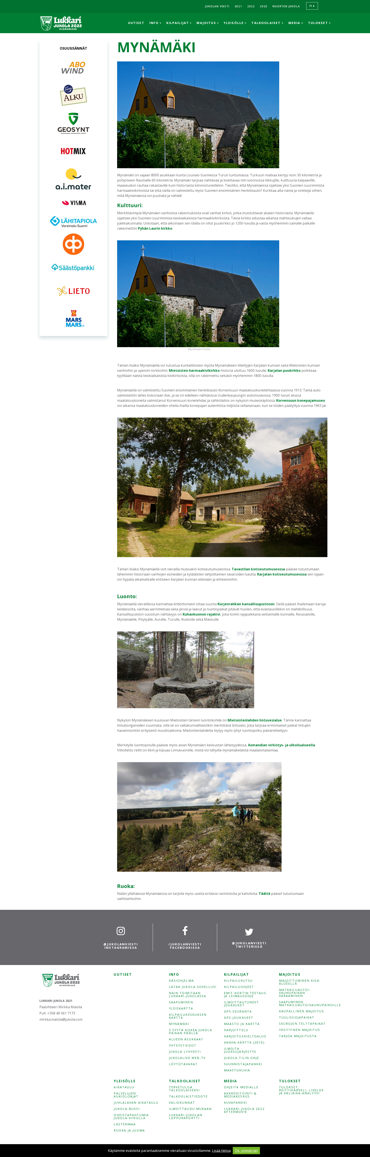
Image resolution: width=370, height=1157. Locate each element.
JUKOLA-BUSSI (127, 1108)
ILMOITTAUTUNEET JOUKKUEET (241, 1004)
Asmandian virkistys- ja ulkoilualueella (281, 745)
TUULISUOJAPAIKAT (297, 1017)
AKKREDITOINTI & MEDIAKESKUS (240, 1095)
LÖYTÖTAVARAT (183, 1064)
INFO (154, 23)
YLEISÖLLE (234, 23)
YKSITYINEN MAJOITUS (299, 1029)
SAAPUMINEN (181, 1002)
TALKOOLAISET (266, 23)
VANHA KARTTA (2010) (244, 1042)
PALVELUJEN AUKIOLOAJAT (126, 1095)
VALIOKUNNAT (182, 1102)
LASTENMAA (125, 1124)
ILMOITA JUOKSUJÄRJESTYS (240, 1050)
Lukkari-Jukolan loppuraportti (186, 1117)
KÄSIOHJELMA (181, 980)
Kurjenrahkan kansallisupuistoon (246, 604)
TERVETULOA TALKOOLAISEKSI (184, 1089)
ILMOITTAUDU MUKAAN (190, 1108)
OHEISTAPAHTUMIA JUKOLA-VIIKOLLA (131, 1117)
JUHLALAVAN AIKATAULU (136, 1102)
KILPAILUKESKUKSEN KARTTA (188, 1016)
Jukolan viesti (217, 6)
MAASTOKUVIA (237, 1070)
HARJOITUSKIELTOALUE (245, 1036)
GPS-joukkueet (238, 1017)
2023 (263, 6)
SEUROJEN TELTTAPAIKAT (302, 1023)
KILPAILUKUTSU (238, 980)
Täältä (264, 893)
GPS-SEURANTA (238, 1011)
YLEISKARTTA (181, 1008)
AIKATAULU (124, 1087)
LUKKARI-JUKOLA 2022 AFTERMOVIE (244, 1110)
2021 (238, 6)
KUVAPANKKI (235, 1102)
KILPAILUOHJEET (239, 986)
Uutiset (136, 23)
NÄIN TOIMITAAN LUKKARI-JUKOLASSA (187, 995)
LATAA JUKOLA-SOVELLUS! (192, 986)
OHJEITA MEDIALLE (241, 1087)
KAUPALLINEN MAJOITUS (301, 1011)
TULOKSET (318, 23)
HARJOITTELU (236, 1030)
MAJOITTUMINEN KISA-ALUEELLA (300, 982)
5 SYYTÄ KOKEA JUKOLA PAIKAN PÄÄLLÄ (190, 1032)
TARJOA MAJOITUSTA (298, 1036)
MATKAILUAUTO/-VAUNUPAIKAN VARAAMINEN (295, 992)
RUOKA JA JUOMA (129, 1130)
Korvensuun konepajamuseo (300, 400)
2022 (251, 6)
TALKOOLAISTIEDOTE (188, 1096)
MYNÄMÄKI (179, 1023)
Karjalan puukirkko (284, 370)
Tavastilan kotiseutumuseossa (258, 569)
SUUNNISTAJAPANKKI (243, 1064)
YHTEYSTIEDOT (182, 1045)
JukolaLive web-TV (187, 1057)
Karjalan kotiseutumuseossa (282, 574)
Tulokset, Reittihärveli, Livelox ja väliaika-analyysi (301, 1090)
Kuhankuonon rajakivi (201, 614)
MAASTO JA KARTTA (242, 1023)
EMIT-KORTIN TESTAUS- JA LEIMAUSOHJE (246, 995)
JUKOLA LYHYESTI (185, 1051)
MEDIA (295, 23)
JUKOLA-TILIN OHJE (241, 1057)
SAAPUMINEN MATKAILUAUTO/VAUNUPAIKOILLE (303, 1004)
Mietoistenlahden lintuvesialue (255, 720)
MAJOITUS (207, 23)
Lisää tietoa (221, 1150)
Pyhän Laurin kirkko (155, 228)
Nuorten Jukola (286, 6)
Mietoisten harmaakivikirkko (194, 370)
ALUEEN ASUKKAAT (186, 1039)
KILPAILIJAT (178, 23)
